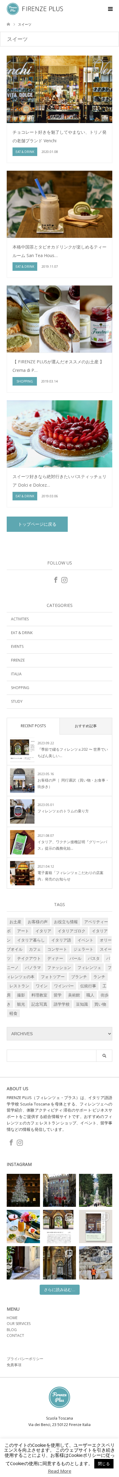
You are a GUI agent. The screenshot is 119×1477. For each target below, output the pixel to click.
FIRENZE (18, 660)
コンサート (57, 949)
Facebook (55, 579)
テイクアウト (29, 958)
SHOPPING (20, 687)
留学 (58, 995)
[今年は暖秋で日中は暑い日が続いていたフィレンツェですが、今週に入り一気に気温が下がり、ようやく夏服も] (95, 1190)
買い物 (100, 1004)
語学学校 (62, 1004)
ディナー (55, 958)
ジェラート (83, 949)
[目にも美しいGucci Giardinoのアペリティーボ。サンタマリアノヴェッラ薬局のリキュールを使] (23, 1226)
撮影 (21, 995)
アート (23, 931)
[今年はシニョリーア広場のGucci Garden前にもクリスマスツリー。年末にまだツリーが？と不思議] (23, 1190)
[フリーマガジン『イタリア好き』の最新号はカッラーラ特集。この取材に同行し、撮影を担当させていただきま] (95, 1262)
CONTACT (15, 1335)
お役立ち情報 (66, 921)
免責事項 (14, 1364)
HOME (12, 1317)
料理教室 (39, 995)
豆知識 (82, 1004)
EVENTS (17, 646)
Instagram (63, 579)
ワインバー (64, 986)
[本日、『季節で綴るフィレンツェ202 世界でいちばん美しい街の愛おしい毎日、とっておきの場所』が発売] (59, 1226)
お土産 (15, 921)
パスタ (94, 958)
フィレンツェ (89, 967)
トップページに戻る (37, 524)
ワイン (42, 986)
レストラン (19, 986)
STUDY (17, 701)
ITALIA (16, 674)
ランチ (99, 976)
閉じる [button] (104, 1463)
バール (75, 958)
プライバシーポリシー (25, 1358)
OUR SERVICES (19, 1323)
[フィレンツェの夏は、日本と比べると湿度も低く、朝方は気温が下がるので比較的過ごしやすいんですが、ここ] (23, 1262)
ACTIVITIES (20, 619)
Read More (59, 1471)
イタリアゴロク (71, 931)
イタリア (43, 931)
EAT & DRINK (22, 632)
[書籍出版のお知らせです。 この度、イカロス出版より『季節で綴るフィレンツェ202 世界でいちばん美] (95, 1226)
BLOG (12, 1329)
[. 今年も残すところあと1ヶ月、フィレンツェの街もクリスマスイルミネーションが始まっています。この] (59, 1190)
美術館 (74, 995)
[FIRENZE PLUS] (63, 9)
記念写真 (39, 1004)
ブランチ (79, 976)
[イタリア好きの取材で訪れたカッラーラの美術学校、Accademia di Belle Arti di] (59, 1262)
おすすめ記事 (86, 725)
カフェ (35, 949)
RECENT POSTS (33, 725)
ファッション (59, 967)
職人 (90, 995)
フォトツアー (53, 976)
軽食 (13, 1013)
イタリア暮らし (31, 940)
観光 (21, 1004)
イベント (85, 940)
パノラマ (33, 967)
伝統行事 (88, 986)
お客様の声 (38, 921)
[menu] (110, 9)
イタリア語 (61, 940)
